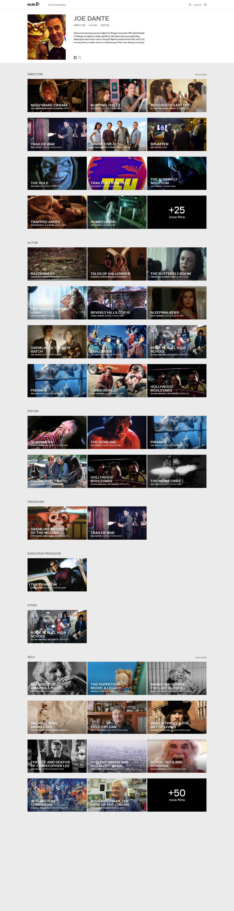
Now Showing (57, 4)
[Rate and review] (81, 106)
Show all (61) (200, 657)
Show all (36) (200, 75)
